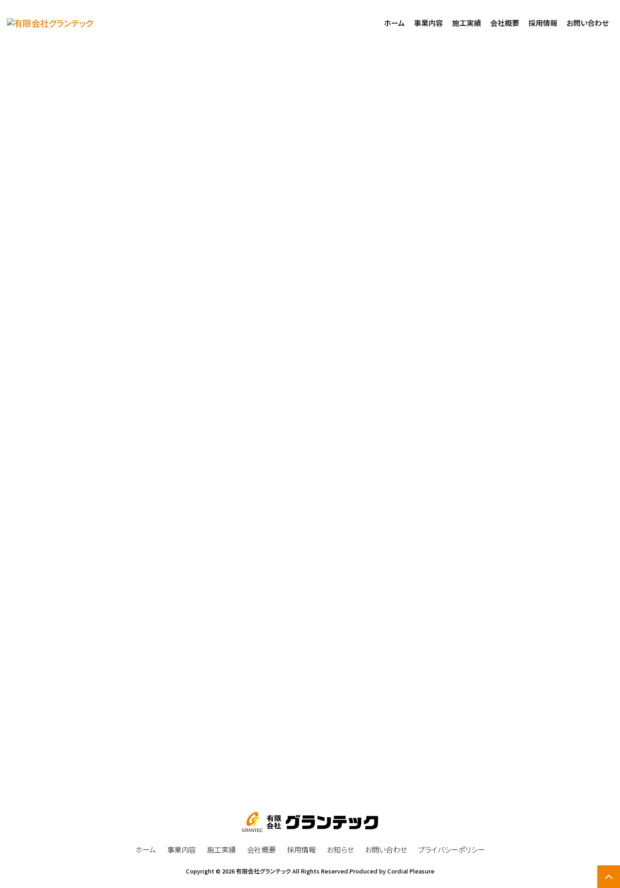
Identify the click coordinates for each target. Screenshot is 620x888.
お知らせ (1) (481, 250)
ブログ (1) (477, 272)
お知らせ (547, 182)
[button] (310, 752)
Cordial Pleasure (410, 871)
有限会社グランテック (263, 871)
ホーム (517, 182)
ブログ (77, 253)
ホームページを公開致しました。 (101, 228)
